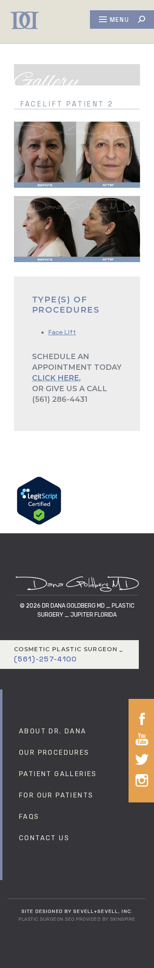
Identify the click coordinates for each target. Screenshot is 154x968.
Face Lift (62, 332)
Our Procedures (54, 752)
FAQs (29, 816)
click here (55, 378)
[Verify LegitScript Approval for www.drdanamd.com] (39, 500)
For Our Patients (56, 795)
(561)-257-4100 (45, 659)
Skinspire (123, 919)
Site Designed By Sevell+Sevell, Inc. (77, 911)
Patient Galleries (58, 774)
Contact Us (44, 838)
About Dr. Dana (53, 731)
